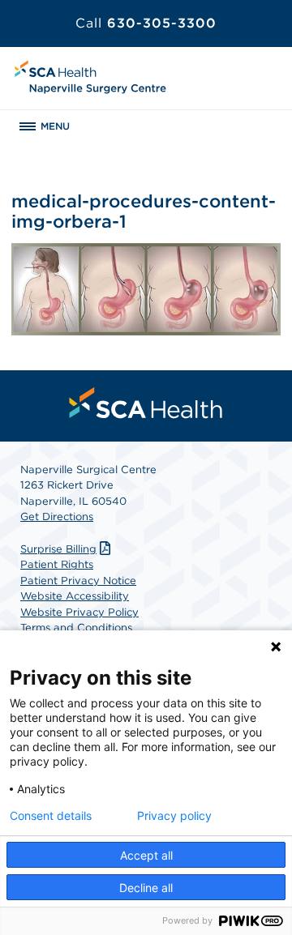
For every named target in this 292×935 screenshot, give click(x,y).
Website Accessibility (74, 596)
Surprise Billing (58, 549)
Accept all (146, 855)
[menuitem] (146, 402)
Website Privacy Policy (79, 612)
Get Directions (56, 516)
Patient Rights (56, 564)
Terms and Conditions (76, 627)
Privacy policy (174, 815)
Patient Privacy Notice (78, 580)
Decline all (146, 887)
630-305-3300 (146, 23)
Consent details (51, 815)
